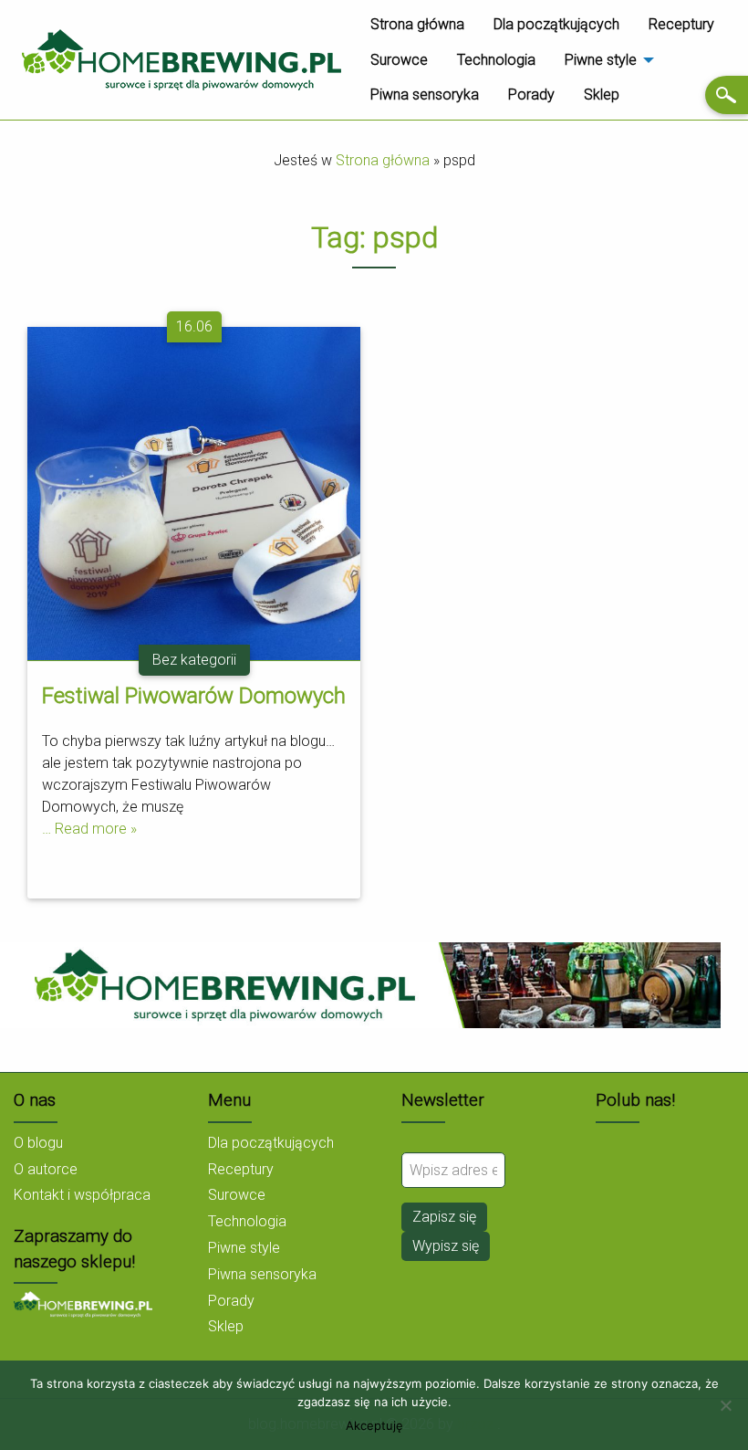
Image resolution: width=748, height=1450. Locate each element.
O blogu (38, 1142)
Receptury (681, 24)
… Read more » (89, 828)
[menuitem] (417, 24)
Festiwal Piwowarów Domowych (194, 696)
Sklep (601, 94)
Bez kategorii (194, 659)
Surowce (399, 59)
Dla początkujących (556, 24)
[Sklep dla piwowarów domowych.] (83, 1303)
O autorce (46, 1169)
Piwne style (601, 59)
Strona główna (417, 24)
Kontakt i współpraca (82, 1194)
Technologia (496, 59)
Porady (531, 94)
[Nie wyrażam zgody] (725, 1405)
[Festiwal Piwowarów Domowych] (193, 492)
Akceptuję (374, 1426)
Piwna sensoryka (424, 94)
